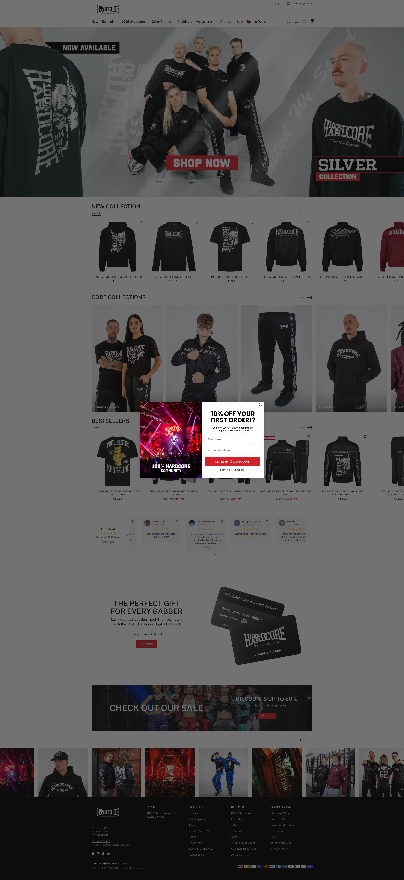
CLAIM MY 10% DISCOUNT (233, 461)
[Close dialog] (260, 404)
